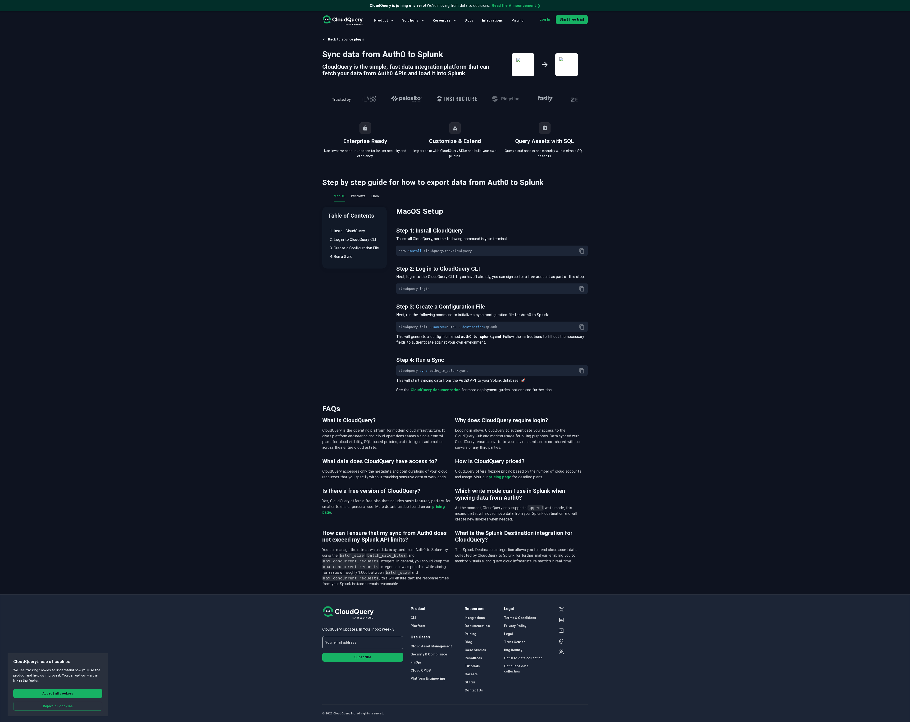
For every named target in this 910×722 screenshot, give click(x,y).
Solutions (410, 20)
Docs (469, 20)
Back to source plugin (346, 39)
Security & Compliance (429, 654)
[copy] (582, 251)
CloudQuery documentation (436, 390)
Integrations (492, 20)
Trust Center (514, 642)
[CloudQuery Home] (342, 20)
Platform (418, 626)
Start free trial (572, 19)
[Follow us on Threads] (561, 642)
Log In (545, 19)
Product (381, 20)
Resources (442, 20)
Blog (468, 642)
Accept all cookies (57, 693)
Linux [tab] (375, 196)
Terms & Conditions (520, 618)
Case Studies (475, 650)
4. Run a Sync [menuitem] (341, 256)
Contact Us (474, 690)
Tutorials (472, 666)
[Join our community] (561, 652)
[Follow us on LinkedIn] (561, 620)
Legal (508, 634)
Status (470, 682)
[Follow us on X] (561, 610)
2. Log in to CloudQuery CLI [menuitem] (353, 239)
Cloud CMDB (421, 670)
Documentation (477, 626)
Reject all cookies (58, 706)
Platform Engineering (428, 678)
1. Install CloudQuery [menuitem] (347, 231)
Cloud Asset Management (431, 646)
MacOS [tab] (339, 196)
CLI (413, 618)
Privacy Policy (515, 626)
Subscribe (362, 657)
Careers (471, 674)
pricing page (500, 477)
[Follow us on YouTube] (561, 631)
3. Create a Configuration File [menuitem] (354, 248)
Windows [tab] (358, 196)
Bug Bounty (513, 650)
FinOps (416, 662)
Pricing (518, 20)
